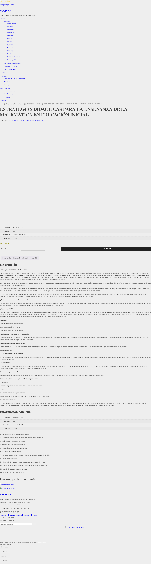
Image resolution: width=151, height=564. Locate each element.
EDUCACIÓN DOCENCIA (33, 104)
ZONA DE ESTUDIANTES (8, 521)
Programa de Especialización (14, 104)
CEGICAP (5, 10)
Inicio (1, 104)
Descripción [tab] (6, 258)
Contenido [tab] (33, 258)
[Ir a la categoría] (34, 524)
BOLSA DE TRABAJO (7, 517)
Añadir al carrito (106, 249)
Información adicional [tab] (20, 258)
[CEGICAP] (75, 2)
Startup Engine (41, 542)
